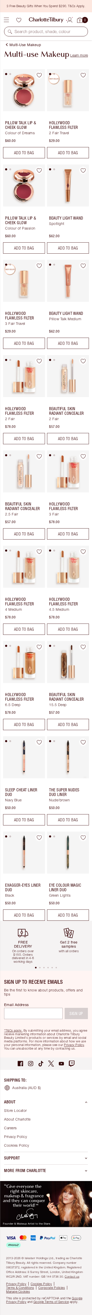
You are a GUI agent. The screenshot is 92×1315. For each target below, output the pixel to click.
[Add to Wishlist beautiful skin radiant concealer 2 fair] (83, 361)
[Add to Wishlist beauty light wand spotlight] (83, 170)
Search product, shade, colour (43, 31)
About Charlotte (17, 1119)
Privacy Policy (74, 1045)
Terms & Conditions (20, 1288)
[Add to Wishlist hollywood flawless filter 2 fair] (39, 361)
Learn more (79, 55)
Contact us (72, 1276)
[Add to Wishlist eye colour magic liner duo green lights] (83, 837)
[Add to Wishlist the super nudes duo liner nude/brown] (83, 742)
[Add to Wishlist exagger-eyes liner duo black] (39, 837)
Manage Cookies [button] (18, 1291)
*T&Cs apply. (13, 1030)
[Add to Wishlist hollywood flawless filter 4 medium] (39, 551)
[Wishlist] (19, 20)
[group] (25, 943)
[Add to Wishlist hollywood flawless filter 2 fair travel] (83, 75)
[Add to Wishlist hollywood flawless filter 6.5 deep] (39, 647)
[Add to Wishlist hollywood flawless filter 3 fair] (83, 456)
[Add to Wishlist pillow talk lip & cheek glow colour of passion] (39, 170)
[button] (10, 31)
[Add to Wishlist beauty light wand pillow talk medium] (83, 266)
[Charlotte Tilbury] (46, 20)
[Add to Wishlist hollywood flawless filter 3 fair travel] (39, 266)
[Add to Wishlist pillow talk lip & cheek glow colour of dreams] (39, 75)
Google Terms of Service (51, 1302)
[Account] (70, 19)
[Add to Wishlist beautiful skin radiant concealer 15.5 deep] (83, 647)
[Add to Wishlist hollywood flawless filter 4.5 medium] (83, 551)
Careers (10, 1128)
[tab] (6, 74)
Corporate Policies (51, 1288)
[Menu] (6, 20)
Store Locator (15, 1110)
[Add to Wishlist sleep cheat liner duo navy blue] (39, 742)
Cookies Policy (16, 1145)
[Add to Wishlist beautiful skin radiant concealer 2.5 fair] (39, 456)
